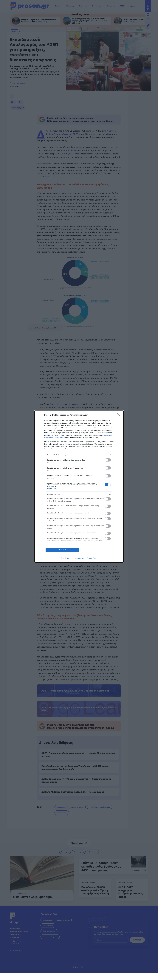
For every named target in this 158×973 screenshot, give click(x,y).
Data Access (79, 558)
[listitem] (79, 455)
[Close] (119, 415)
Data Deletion (66, 558)
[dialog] (79, 487)
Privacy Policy (92, 558)
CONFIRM (62, 550)
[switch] (108, 460)
